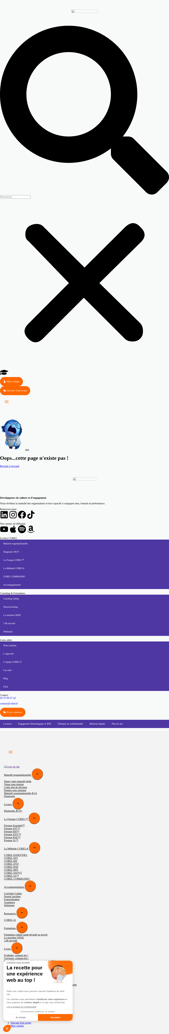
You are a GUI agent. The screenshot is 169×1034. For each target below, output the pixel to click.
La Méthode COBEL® (14, 568)
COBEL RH (10, 861)
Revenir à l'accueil (9, 466)
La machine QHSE (12, 615)
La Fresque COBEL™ (13, 560)
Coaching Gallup (11, 598)
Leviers (8, 804)
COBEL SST (11, 858)
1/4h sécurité (9, 623)
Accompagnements (12, 585)
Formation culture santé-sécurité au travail (25, 934)
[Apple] (13, 529)
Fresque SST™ (12, 828)
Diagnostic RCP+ (11, 552)
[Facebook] (22, 515)
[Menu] (6, 401)
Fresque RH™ (11, 831)
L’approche (8, 654)
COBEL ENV (11, 864)
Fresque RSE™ (12, 837)
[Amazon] (31, 529)
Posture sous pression (15, 790)
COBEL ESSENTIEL (15, 855)
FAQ (5, 686)
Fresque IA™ (11, 840)
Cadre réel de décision (15, 787)
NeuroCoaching (10, 607)
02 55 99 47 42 (8, 698)
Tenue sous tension (14, 784)
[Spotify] (22, 529)
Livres (7, 948)
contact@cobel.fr (9, 703)
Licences (7, 724)
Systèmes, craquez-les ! (16, 955)
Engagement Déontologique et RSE (34, 724)
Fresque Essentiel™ (14, 825)
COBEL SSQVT (13, 872)
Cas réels (7, 670)
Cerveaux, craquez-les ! (16, 958)
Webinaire (8, 631)
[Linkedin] (4, 515)
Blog (5, 678)
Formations (10, 928)
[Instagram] (13, 515)
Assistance (9, 902)
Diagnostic (9, 796)
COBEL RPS (11, 869)
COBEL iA (10, 920)
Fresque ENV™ (12, 834)
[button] (84, 110)
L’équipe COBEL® (12, 662)
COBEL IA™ (11, 875)
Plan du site (117, 724)
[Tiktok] (31, 515)
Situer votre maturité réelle (17, 781)
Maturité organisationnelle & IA (20, 793)
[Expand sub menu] (37, 774)
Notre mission (9, 645)
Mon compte (17, 1025)
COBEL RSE (11, 867)
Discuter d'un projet (21, 1022)
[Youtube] (4, 529)
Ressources (10, 913)
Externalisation (11, 899)
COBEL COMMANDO (14, 576)
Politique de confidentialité (70, 724)
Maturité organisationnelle (15, 543)
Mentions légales (97, 724)
